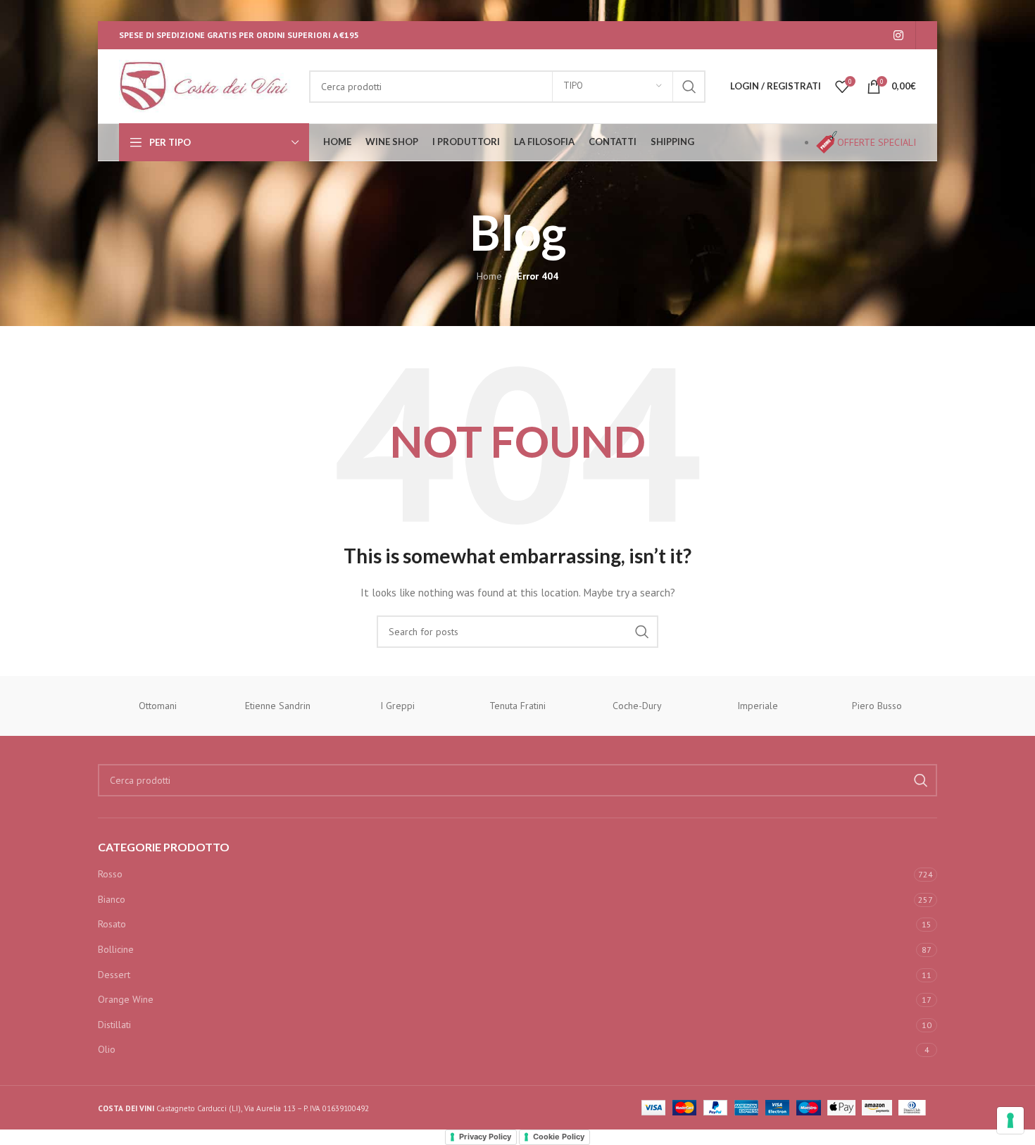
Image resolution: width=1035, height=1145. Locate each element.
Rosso (110, 874)
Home (489, 276)
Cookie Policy (558, 1136)
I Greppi (397, 705)
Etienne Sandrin (277, 705)
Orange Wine (125, 999)
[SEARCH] (689, 86)
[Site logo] (207, 85)
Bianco (111, 899)
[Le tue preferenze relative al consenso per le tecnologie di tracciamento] (1010, 1120)
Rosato (112, 924)
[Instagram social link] (898, 35)
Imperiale (757, 705)
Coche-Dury (637, 705)
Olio (106, 1049)
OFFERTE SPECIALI (876, 142)
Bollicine (116, 949)
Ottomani (158, 705)
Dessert (114, 974)
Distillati (114, 1024)
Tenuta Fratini (517, 705)
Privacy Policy (485, 1136)
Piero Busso (877, 705)
